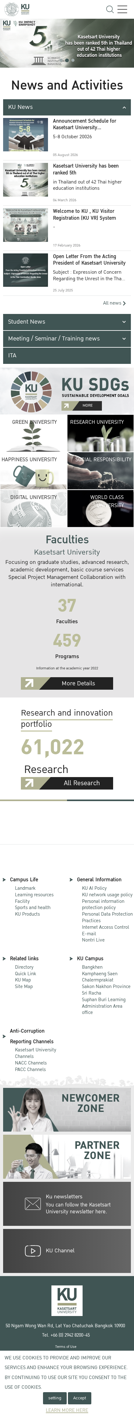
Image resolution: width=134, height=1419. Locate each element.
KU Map (23, 980)
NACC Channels (31, 1063)
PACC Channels (30, 1069)
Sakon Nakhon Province (106, 983)
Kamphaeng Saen (99, 973)
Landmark (25, 888)
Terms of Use (65, 1347)
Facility (22, 901)
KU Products (27, 914)
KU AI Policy (94, 888)
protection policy (103, 905)
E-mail (89, 933)
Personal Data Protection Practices (107, 917)
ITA (12, 355)
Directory (24, 967)
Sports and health (32, 907)
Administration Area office (104, 1006)
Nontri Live (93, 940)
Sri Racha (91, 993)
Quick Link (25, 973)
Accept (79, 1398)
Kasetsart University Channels (35, 1053)
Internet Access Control (105, 927)
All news (113, 303)
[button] (61, 60)
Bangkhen (92, 967)
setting (54, 1398)
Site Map (24, 986)
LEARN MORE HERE (67, 1410)
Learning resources (34, 894)
